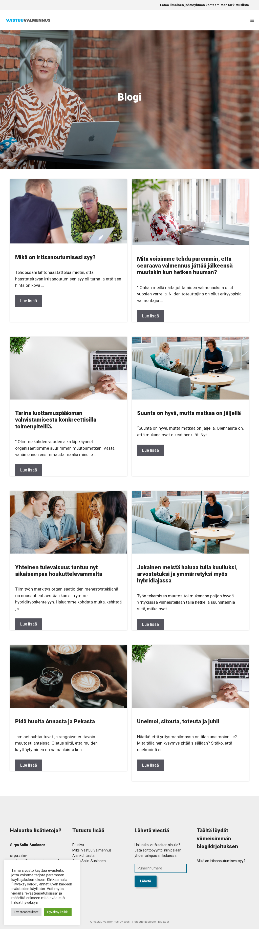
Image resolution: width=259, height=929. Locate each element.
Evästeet (163, 921)
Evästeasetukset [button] (26, 912)
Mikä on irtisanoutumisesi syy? (55, 257)
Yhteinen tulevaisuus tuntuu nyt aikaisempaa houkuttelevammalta (60, 570)
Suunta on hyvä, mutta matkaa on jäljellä (189, 413)
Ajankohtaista (83, 856)
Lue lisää (28, 300)
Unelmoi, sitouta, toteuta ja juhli (178, 721)
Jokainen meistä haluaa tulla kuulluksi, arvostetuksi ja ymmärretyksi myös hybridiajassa (187, 574)
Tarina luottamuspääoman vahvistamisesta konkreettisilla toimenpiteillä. (55, 420)
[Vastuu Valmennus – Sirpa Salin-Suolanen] (28, 20)
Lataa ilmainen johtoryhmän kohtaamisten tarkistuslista (204, 5)
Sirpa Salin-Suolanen (89, 861)
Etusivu (78, 845)
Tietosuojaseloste (144, 921)
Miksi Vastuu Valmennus (92, 850)
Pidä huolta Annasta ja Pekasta (55, 721)
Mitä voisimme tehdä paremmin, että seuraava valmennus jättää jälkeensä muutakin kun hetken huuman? (185, 265)
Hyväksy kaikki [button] (58, 912)
